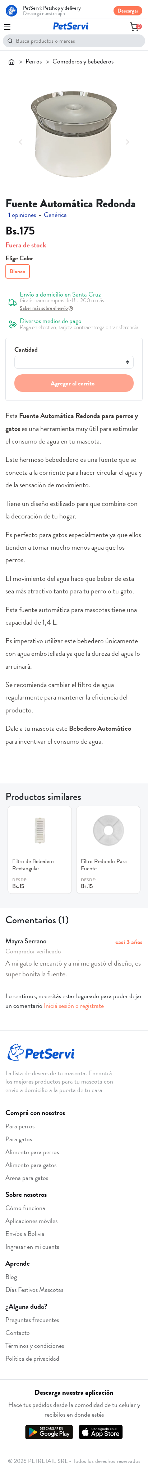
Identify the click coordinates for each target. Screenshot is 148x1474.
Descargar (127, 11)
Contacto (17, 1332)
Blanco (17, 271)
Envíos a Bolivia (25, 1233)
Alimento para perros (32, 1152)
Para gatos (18, 1139)
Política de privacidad (32, 1358)
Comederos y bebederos (83, 61)
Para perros (19, 1126)
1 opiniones (22, 214)
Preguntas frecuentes (32, 1319)
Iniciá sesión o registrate (74, 1005)
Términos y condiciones (34, 1345)
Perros (34, 61)
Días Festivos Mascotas (34, 1289)
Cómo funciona (25, 1208)
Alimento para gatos (30, 1165)
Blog (11, 1276)
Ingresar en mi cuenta (32, 1246)
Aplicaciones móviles (31, 1221)
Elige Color (19, 258)
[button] (20, 140)
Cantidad (26, 349)
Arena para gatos (26, 1177)
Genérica (55, 214)
